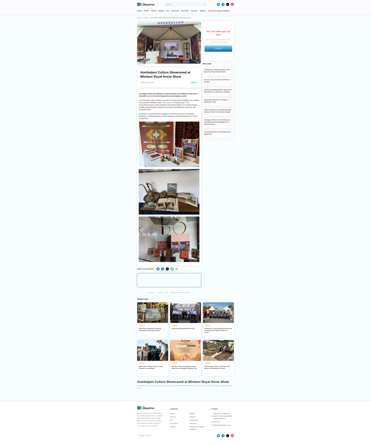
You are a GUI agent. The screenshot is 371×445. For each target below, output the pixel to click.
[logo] (146, 4)
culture (160, 292)
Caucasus (194, 10)
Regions (161, 10)
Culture (145, 17)
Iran (167, 10)
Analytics (203, 10)
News (139, 17)
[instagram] (232, 4)
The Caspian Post (168, 102)
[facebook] (218, 4)
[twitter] (227, 4)
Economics (185, 10)
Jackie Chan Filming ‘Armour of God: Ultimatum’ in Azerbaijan (151, 367)
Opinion (154, 10)
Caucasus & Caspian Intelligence (219, 10)
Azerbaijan (150, 292)
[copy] (176, 268)
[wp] (172, 268)
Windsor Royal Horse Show (180, 292)
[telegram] (223, 4)
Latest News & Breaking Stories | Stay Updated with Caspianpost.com (222, 416)
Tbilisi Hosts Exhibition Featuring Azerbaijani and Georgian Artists (150, 329)
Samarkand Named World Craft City (183, 328)
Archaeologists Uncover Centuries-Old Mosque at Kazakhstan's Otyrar (217, 367)
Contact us (218, 48)
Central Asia (175, 10)
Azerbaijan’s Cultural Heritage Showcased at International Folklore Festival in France (218, 330)
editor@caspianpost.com (221, 425)
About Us (216, 422)
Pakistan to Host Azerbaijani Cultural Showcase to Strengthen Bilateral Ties (184, 367)
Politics (146, 10)
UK (167, 292)
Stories (139, 10)
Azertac (186, 102)
